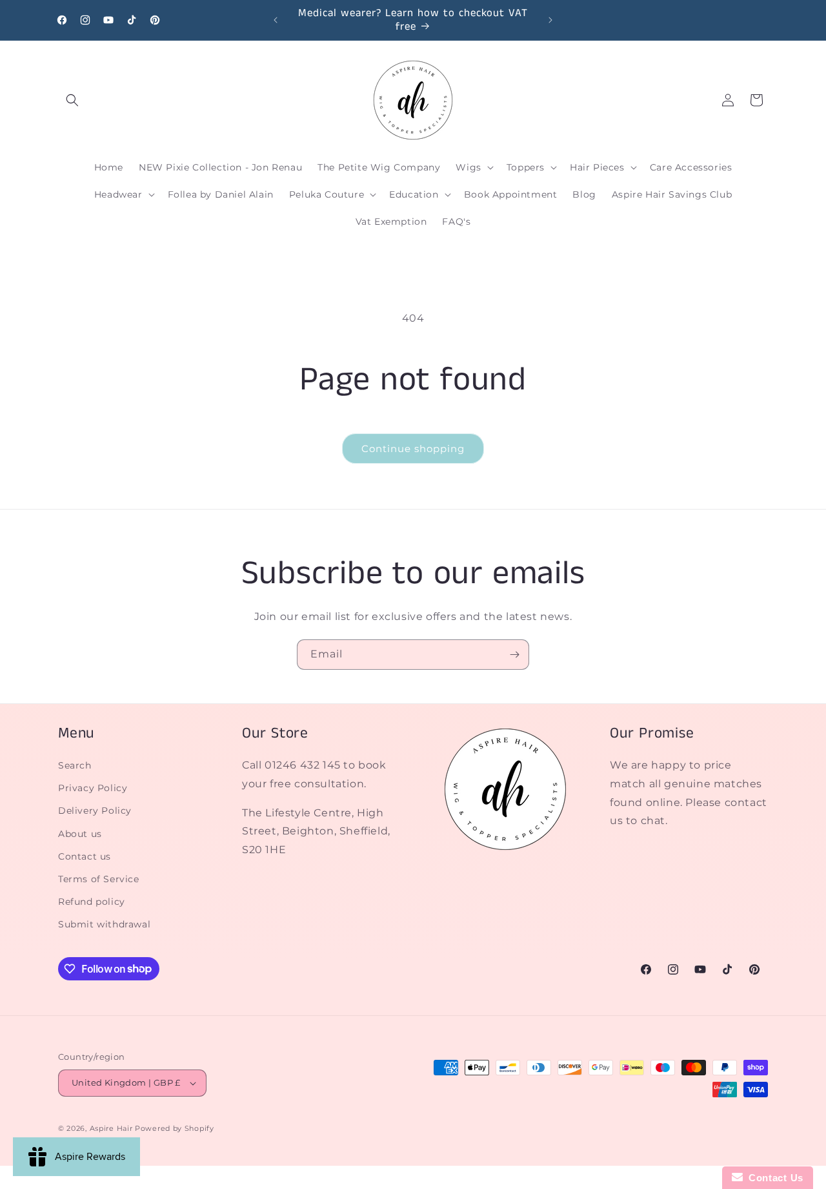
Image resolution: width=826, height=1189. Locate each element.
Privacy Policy (92, 788)
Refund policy (91, 901)
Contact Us (773, 1177)
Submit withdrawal (104, 924)
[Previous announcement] (275, 20)
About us (80, 834)
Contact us (84, 856)
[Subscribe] (514, 654)
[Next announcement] (550, 20)
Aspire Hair (111, 1128)
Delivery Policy (95, 810)
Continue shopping (413, 448)
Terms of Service (98, 879)
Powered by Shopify (174, 1128)
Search (75, 765)
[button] (72, 100)
